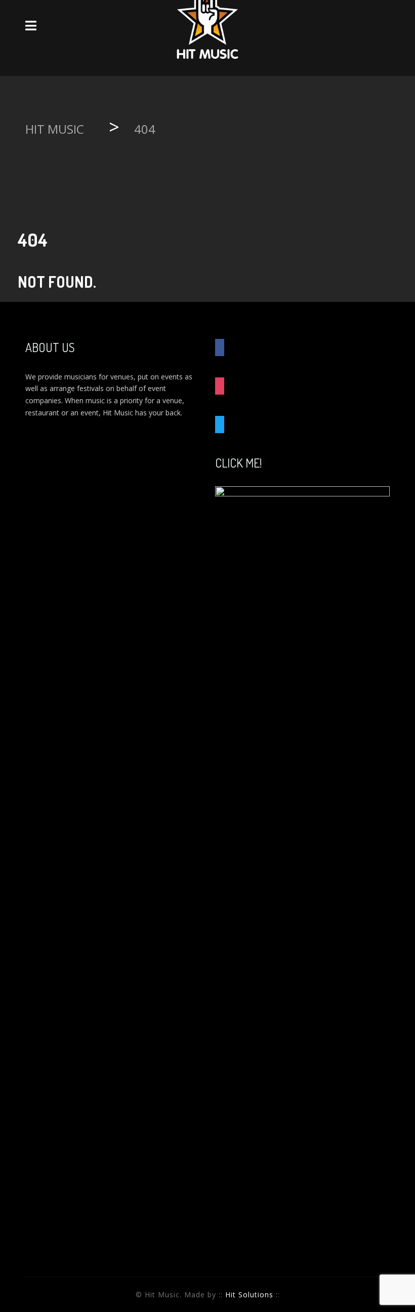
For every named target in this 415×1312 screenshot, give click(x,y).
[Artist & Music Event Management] (207, 25)
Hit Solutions (249, 1294)
